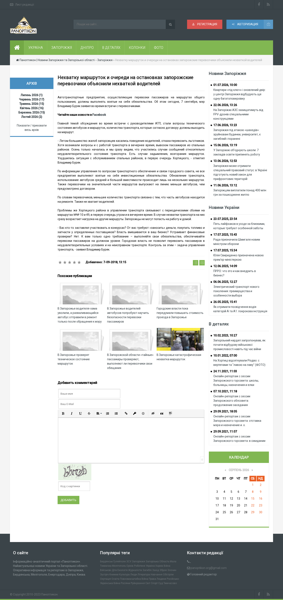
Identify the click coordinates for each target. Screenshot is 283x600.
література (144, 574)
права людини (157, 578)
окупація (105, 578)
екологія (122, 570)
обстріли (168, 574)
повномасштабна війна (134, 578)
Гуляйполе (119, 561)
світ (147, 583)
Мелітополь (119, 565)
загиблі (147, 570)
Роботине (139, 565)
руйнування (138, 583)
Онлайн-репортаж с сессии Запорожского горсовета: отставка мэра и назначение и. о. (237, 421)
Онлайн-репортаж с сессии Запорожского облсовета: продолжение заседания (231, 401)
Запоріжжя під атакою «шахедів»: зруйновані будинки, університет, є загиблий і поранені (237, 134)
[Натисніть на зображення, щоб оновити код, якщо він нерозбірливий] (74, 471)
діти (114, 570)
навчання (156, 574)
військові (105, 570)
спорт (154, 583)
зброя (163, 570)
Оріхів (129, 565)
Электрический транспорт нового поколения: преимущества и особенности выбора (236, 291)
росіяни (125, 583)
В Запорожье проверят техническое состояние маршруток (74, 359)
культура (124, 574)
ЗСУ (128, 561)
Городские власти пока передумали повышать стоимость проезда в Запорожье (180, 313)
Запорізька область (157, 561)
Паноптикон (49, 594)
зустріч (104, 574)
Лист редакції (24, 4)
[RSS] (268, 4)
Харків (159, 565)
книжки (114, 574)
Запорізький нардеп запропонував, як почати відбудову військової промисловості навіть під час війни (239, 345)
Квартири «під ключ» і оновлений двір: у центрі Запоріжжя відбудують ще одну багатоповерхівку (239, 94)
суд (160, 583)
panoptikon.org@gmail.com (209, 568)
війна (167, 565)
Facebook (99, 114)
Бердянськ (106, 561)
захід (155, 570)
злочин (171, 570)
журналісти (135, 570)
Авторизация (247, 24)
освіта (115, 578)
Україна (150, 565)
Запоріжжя (138, 561)
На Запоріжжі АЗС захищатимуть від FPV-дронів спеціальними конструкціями (238, 114)
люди (133, 574)
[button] (63, 413)
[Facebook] (259, 4)
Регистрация (207, 24)
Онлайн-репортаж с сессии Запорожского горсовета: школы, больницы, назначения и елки (236, 381)
